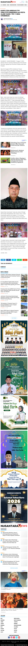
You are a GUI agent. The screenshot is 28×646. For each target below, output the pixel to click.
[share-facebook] (8, 260)
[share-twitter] (14, 260)
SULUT (2, 632)
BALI (1, 618)
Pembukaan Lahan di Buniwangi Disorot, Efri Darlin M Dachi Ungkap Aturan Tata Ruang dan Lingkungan (11, 556)
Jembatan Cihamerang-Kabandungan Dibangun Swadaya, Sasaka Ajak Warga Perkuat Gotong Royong (10, 298)
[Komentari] (25, 260)
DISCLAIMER (14, 642)
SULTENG (2, 630)
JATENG (2, 623)
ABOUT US (4, 641)
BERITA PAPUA (16, 618)
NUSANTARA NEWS (17, 625)
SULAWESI (16, 626)
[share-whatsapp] (19, 260)
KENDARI (15, 623)
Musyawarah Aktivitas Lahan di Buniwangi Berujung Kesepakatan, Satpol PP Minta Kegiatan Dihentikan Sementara (11, 534)
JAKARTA (16, 621)
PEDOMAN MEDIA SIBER (15, 641)
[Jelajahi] (26, 2)
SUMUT (15, 632)
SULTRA (15, 630)
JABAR (2, 621)
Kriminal (2, 625)
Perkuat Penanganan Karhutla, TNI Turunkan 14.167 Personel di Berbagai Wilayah (11, 548)
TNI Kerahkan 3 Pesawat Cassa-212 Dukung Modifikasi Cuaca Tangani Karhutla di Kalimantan (9, 305)
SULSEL (15, 628)
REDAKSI (8, 641)
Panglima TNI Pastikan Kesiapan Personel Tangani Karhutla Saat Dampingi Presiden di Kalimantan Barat (10, 276)
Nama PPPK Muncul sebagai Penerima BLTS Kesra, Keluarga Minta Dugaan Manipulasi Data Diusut (10, 312)
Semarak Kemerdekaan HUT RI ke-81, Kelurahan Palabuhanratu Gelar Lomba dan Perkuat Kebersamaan (11, 563)
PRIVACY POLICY (23, 641)
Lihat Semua (14, 318)
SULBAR (2, 628)
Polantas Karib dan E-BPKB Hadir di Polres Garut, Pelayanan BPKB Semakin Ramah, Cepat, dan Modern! (10, 290)
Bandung (2, 620)
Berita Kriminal (17, 620)
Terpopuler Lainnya (14, 568)
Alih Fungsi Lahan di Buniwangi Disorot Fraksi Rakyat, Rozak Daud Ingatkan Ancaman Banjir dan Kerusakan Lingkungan (10, 542)
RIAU (1, 626)
